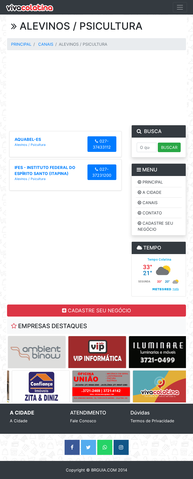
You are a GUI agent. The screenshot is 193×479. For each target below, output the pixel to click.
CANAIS (45, 44)
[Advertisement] (96, 88)
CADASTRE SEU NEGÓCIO (98, 311)
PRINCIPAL (21, 44)
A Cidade (18, 420)
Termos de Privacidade (152, 420)
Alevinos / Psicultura (30, 145)
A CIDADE (151, 192)
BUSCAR (169, 147)
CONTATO (151, 212)
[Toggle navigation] (180, 7)
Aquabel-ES (28, 139)
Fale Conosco (83, 420)
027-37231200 (101, 172)
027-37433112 (102, 144)
